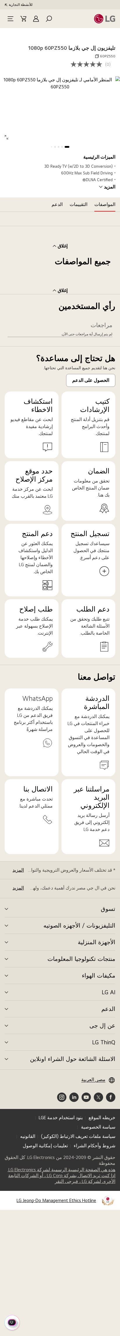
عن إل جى (102, 1025)
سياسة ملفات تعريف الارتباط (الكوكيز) (78, 1136)
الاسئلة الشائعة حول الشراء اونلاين (72, 1058)
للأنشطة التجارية (21, 5)
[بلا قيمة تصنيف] (87, 64)
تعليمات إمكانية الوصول (45, 1145)
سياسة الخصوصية (98, 1127)
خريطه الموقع (102, 1117)
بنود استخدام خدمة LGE (61, 1117)
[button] (49, 19)
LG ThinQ (103, 1042)
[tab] (104, 205)
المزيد (109, 187)
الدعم (108, 1008)
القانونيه (27, 1136)
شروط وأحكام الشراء (94, 1145)
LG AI (108, 992)
